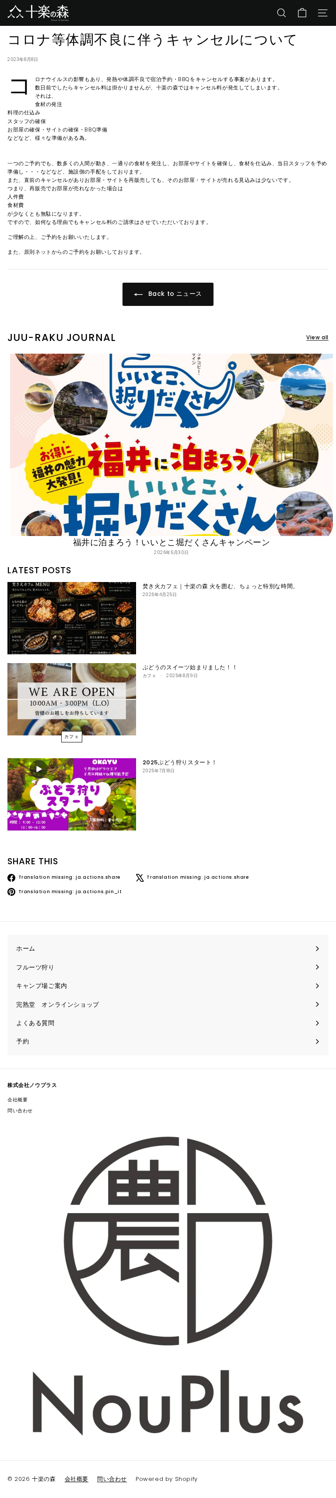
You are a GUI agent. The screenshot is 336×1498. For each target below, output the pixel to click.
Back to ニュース (174, 293)
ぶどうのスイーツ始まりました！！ (190, 667)
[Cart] (302, 13)
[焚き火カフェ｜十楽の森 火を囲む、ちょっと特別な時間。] (71, 618)
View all (317, 337)
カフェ (72, 736)
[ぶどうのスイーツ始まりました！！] (71, 699)
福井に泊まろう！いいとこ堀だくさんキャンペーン (171, 542)
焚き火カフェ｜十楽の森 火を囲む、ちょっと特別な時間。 (221, 586)
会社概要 (17, 1099)
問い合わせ (20, 1110)
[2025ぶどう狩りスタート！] (71, 794)
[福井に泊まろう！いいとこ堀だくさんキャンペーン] (171, 445)
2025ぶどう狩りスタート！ (180, 762)
